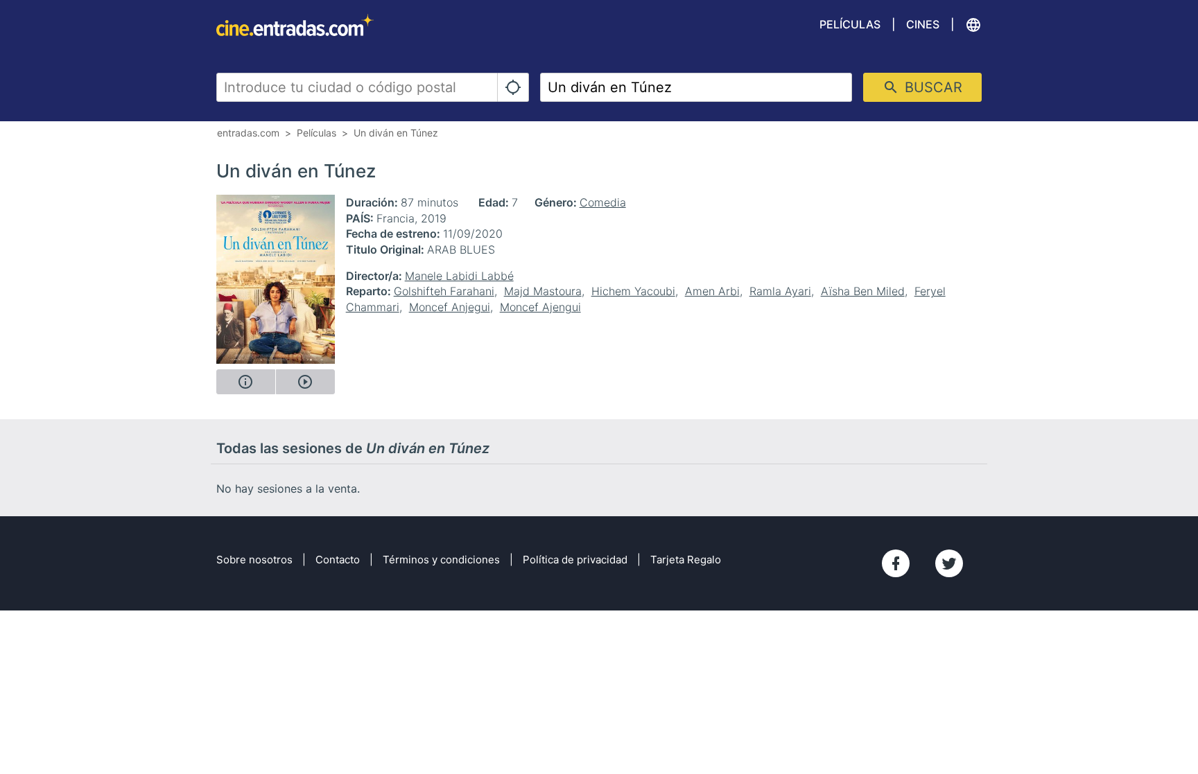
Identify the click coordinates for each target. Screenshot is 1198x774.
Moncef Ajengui (540, 307)
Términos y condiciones (441, 559)
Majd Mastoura (543, 291)
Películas (849, 24)
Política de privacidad (575, 559)
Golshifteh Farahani (444, 291)
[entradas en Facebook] (896, 563)
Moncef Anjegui (449, 307)
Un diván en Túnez (396, 133)
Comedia (603, 202)
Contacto (337, 559)
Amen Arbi (712, 291)
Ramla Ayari (780, 291)
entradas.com (248, 133)
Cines (922, 24)
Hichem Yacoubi (633, 291)
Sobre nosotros (254, 559)
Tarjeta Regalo (685, 559)
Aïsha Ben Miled (863, 291)
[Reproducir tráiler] (305, 381)
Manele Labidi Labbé (459, 276)
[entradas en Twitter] (949, 563)
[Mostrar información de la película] (245, 381)
